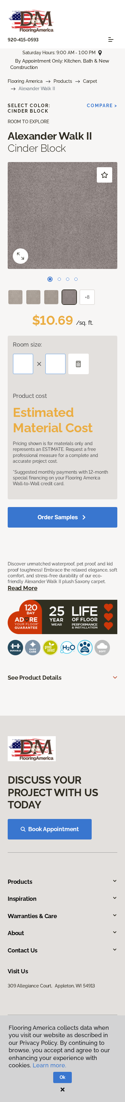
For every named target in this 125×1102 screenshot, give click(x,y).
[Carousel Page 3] (67, 279)
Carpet (90, 81)
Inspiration (22, 898)
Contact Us (23, 950)
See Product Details (35, 677)
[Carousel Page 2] (59, 279)
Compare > (102, 105)
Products (63, 81)
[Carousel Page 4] (76, 279)
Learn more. (49, 1065)
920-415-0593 (23, 39)
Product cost (30, 395)
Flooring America (25, 81)
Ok (63, 1077)
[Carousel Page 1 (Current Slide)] (50, 279)
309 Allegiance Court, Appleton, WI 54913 (51, 985)
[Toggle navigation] (110, 39)
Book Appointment (53, 829)
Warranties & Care (32, 916)
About (16, 933)
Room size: (27, 344)
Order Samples (58, 517)
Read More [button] (22, 588)
